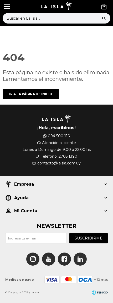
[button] (103, 18)
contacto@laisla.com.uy (59, 163)
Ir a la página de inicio (30, 94)
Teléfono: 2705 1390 (59, 156)
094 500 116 (59, 136)
